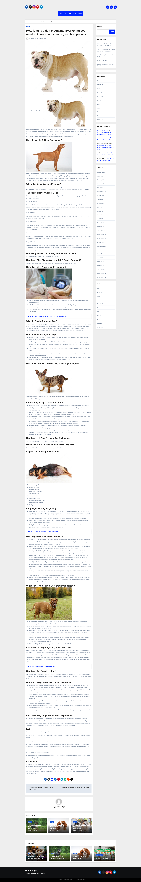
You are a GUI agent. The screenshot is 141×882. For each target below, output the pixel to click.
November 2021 (101, 277)
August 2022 (100, 250)
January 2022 (101, 269)
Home (60, 13)
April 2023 (100, 219)
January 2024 (101, 183)
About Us (67, 13)
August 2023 (100, 203)
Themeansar (81, 879)
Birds (98, 80)
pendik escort (100, 137)
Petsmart (99, 115)
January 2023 (101, 230)
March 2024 (100, 176)
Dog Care (100, 92)
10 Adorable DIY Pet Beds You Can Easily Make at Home (36, 858)
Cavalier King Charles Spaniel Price (57, 826)
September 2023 (101, 199)
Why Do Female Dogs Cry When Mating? (81, 826)
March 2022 (100, 261)
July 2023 (100, 207)
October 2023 (101, 195)
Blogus (74, 879)
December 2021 (101, 273)
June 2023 (100, 211)
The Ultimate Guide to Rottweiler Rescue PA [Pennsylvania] (34, 826)
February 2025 (101, 172)
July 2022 (100, 254)
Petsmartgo (31, 870)
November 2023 (101, 191)
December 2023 (101, 187)
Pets (98, 112)
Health (99, 108)
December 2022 (101, 234)
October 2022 (101, 242)
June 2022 (100, 257)
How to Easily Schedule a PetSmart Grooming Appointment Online (105, 147)
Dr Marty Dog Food (102, 60)
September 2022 (101, 246)
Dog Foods (100, 96)
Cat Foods (100, 84)
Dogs (28, 26)
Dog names (100, 100)
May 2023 (100, 215)
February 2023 (101, 226)
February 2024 (101, 180)
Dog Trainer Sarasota (102, 130)
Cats (98, 88)
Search (100, 26)
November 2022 (101, 238)
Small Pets (100, 119)
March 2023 (100, 222)
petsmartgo (33, 38)
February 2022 (101, 265)
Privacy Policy (77, 13)
